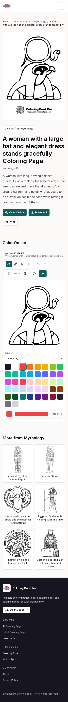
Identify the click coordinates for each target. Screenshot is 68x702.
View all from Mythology (19, 128)
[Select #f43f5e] (23, 382)
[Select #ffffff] (15, 367)
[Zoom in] (25, 273)
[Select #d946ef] (8, 382)
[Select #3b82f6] (38, 374)
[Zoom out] (9, 273)
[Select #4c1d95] (38, 397)
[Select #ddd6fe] (30, 389)
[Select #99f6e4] (8, 389)
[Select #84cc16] (53, 367)
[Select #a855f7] (60, 374)
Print (12, 221)
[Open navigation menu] (61, 6)
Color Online (16, 212)
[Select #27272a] (60, 397)
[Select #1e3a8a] (30, 397)
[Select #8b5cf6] (53, 374)
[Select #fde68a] (45, 382)
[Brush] (22, 264)
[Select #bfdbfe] (23, 389)
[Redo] (45, 264)
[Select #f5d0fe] (38, 389)
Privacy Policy (10, 680)
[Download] (43, 273)
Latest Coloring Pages (15, 632)
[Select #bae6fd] (15, 389)
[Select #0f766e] (23, 397)
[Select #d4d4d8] (15, 404)
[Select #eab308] (45, 367)
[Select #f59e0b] (38, 367)
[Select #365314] (8, 397)
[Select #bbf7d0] (60, 382)
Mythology (40, 21)
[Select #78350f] (53, 389)
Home (6, 21)
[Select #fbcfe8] (45, 389)
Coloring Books (11, 653)
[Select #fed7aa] (38, 382)
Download (41, 212)
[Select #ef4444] (23, 367)
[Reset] (34, 273)
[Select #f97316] (30, 367)
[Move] (28, 264)
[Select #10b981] (8, 374)
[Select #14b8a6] (15, 374)
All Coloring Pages (13, 626)
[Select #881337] (53, 397)
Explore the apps (14, 609)
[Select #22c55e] (60, 367)
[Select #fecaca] (30, 382)
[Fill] (9, 264)
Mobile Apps (9, 659)
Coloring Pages (21, 21)
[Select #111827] (8, 367)
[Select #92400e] (60, 389)
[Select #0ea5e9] (30, 374)
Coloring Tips (10, 638)
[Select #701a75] (45, 397)
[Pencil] (15, 264)
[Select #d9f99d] (53, 382)
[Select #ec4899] (15, 382)
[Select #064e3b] (15, 397)
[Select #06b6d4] (23, 374)
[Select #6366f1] (45, 374)
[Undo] (38, 264)
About (6, 674)
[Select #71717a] (8, 404)
